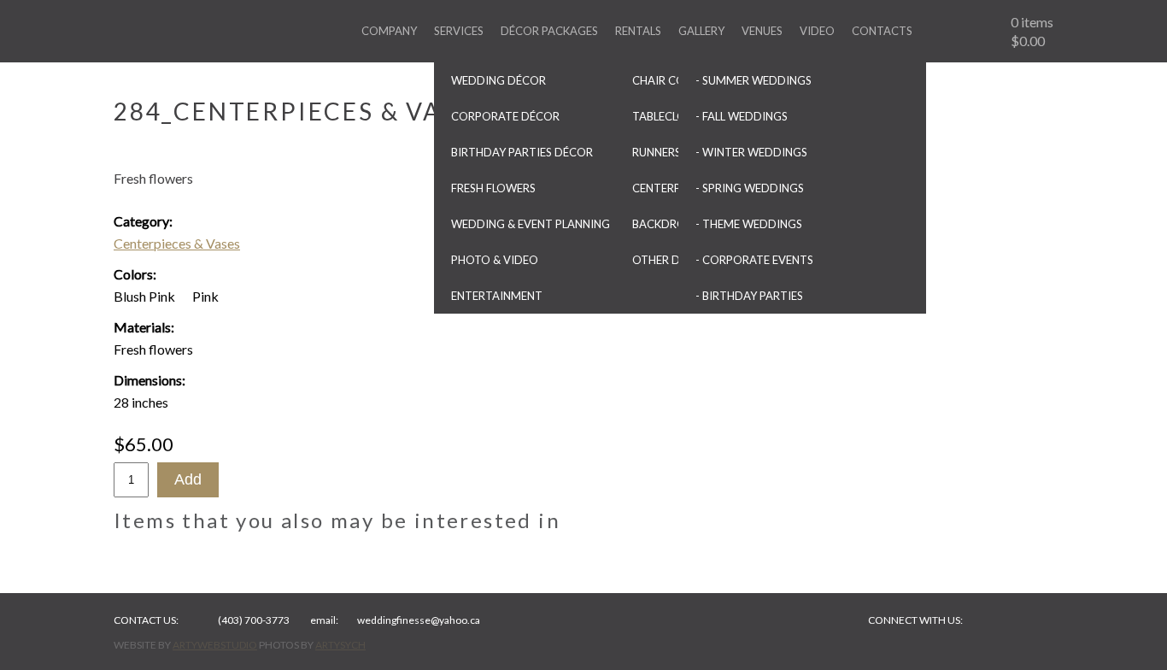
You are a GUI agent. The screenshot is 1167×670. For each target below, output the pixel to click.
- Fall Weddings (741, 116)
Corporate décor (505, 116)
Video (817, 31)
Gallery (701, 31)
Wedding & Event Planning (530, 224)
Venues (762, 31)
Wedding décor (498, 80)
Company (389, 31)
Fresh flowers (493, 188)
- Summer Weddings (753, 80)
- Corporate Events (754, 260)
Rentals (638, 31)
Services (459, 31)
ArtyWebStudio (215, 644)
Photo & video (494, 260)
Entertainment (496, 296)
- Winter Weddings (751, 152)
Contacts (882, 31)
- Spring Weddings (749, 188)
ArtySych (340, 644)
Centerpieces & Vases (177, 243)
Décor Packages (549, 31)
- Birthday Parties (749, 296)
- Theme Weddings (748, 224)
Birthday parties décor (522, 152)
